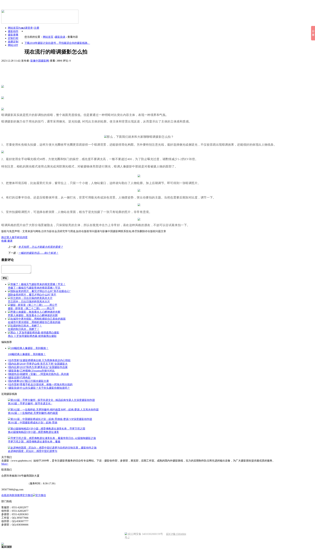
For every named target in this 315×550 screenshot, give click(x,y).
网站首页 (48, 36)
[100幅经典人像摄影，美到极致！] (28, 348)
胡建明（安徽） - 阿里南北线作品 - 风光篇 (44, 374)
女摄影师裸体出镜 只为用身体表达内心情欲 (45, 360)
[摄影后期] (14, 377)
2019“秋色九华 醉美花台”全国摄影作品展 (44, 367)
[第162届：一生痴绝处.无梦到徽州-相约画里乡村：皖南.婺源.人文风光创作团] (53, 409)
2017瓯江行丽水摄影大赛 (34, 381)
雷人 (9, 237)
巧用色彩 (25, 377)
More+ (4, 463)
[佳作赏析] (14, 360)
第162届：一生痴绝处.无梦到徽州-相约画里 (33, 413)
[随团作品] (14, 374)
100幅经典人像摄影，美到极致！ (27, 354)
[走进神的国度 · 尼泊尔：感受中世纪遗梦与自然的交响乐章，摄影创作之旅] (52, 447)
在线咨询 (6, 495)
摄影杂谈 (60, 36)
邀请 (9, 240)
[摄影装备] (14, 370)
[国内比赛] (14, 363)
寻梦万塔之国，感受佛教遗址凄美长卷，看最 (34, 441)
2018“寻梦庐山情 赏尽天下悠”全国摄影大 (44, 363)
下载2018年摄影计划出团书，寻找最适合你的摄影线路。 (57, 43)
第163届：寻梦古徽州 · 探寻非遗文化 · (30, 403)
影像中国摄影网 (39, 60)
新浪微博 (17, 495)
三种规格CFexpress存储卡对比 (37, 370)
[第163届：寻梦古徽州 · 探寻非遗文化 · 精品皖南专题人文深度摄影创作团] (51, 400)
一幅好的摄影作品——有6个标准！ (38, 253)
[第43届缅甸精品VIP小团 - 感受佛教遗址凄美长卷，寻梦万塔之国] (46, 428)
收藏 (4, 240)
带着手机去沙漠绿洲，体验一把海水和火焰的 (46, 384)
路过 (4, 237)
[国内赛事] (14, 381)
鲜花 (19, 237)
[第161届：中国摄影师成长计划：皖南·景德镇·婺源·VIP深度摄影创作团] (50, 419)
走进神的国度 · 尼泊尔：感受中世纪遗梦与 (32, 451)
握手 (14, 237)
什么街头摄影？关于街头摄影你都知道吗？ (45, 387)
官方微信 (27, 495)
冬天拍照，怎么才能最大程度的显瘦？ (40, 246)
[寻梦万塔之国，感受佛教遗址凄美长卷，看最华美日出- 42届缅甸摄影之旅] (52, 438)
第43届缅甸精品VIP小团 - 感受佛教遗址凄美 (33, 432)
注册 (36, 27)
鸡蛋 (25, 237)
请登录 (29, 27)
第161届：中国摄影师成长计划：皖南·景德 (32, 422)
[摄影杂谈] (14, 387)
